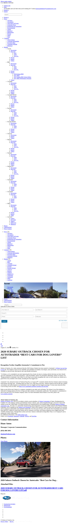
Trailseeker (10, 275)
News (5, 19)
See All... (16, 56)
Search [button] (6, 11)
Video (12, 215)
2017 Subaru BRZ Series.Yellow (22, 77)
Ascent (9, 260)
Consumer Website (12, 44)
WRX (8, 278)
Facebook (10, 416)
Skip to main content (6, 1)
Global (9, 29)
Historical (9, 31)
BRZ (8, 262)
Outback (9, 272)
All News (9, 20)
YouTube (34, 416)
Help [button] (5, 7)
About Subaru (11, 40)
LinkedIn (21, 416)
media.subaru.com (22, 414)
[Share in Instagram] (5, 341)
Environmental (11, 28)
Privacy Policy (4, 521)
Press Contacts (8, 229)
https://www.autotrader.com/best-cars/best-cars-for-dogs (33, 386)
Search (2, 14)
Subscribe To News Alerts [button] (7, 306)
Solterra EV (10, 274)
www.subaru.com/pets (6, 394)
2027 (15, 53)
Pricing (9, 34)
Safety (9, 35)
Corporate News (11, 25)
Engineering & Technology (14, 26)
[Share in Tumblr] (5, 339)
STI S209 (13, 220)
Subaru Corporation (44, 401)
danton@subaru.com (8, 434)
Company (6, 38)
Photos (6, 226)
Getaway (9, 269)
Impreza (9, 271)
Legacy (13, 218)
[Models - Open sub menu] (9, 259)
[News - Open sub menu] (8, 232)
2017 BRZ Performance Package (22, 78)
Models (6, 47)
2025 (15, 114)
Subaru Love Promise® (24, 407)
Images (12, 59)
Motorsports (10, 32)
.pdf (2, 345)
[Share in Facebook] (5, 335)
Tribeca (13, 221)
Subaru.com (7, 5)
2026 (15, 54)
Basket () (6, 10)
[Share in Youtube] (5, 337)
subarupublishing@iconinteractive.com (46, 8)
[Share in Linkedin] (5, 333)
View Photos (4, 441)
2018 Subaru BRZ (19, 74)
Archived (9, 280)
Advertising (10, 22)
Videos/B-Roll (8, 227)
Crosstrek (9, 263)
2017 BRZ (17, 75)
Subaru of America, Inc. (7, 401)
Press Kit (13, 51)
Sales (8, 37)
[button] (1, 344)
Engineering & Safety (9, 504)
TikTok (27, 416)
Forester (9, 266)
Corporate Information (13, 41)
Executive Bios (11, 42)
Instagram (16, 416)
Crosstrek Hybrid (11, 265)
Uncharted (10, 277)
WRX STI (13, 223)
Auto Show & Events (13, 23)
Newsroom (13, 50)
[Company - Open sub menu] (10, 250)
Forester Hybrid (11, 268)
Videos (12, 60)
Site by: (12, 521)
